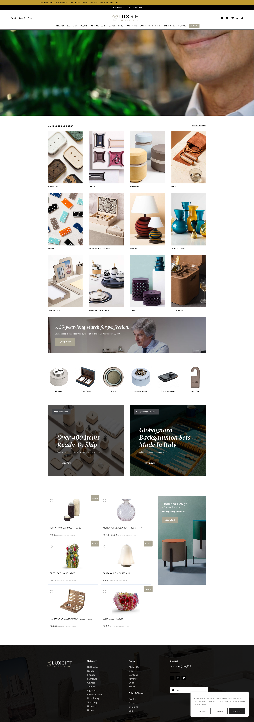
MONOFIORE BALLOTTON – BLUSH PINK (122, 528)
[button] (222, 18)
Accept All (236, 711)
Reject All (220, 711)
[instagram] (178, 678)
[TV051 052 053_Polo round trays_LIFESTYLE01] (113, 367)
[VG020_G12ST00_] (86, 367)
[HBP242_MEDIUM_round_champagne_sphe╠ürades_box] (141, 367)
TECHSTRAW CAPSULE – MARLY (65, 528)
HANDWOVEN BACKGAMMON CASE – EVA (71, 619)
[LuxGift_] (127, 14)
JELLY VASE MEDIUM (113, 619)
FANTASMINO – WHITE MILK (116, 573)
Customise (202, 711)
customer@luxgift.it (181, 666)
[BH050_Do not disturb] (195, 367)
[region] (219, 704)
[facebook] (172, 678)
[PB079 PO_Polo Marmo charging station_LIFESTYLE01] (168, 367)
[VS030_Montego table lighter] (59, 367)
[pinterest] (184, 678)
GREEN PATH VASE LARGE (62, 573)
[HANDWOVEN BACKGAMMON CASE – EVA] (73, 601)
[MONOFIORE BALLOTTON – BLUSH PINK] (126, 510)
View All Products (199, 125)
